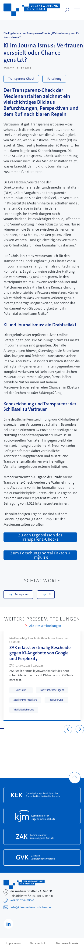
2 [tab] (6, 728)
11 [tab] (41, 728)
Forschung (54, 79)
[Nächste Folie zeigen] (80, 729)
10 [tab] (37, 728)
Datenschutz (38, 943)
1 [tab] (2, 728)
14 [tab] (53, 728)
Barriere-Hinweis (67, 943)
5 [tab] (18, 728)
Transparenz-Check (21, 79)
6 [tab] (22, 728)
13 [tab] (49, 728)
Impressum (13, 943)
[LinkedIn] (8, 924)
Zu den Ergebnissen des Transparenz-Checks (40, 537)
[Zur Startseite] (32, 10)
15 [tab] (57, 728)
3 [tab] (10, 728)
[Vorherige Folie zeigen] (68, 729)
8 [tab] (30, 728)
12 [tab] (45, 728)
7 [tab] (26, 728)
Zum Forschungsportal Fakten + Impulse (40, 555)
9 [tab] (33, 728)
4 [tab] (14, 728)
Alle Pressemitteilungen (45, 626)
